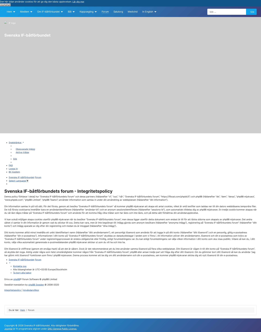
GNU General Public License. (62, 328)
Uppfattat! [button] (5, 5)
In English (147, 11)
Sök (252, 11)
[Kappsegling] (95, 11)
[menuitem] (24, 149)
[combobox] (226, 12)
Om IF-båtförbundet (48, 11)
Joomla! (8, 328)
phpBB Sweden (36, 284)
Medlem (24, 11)
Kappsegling (87, 11)
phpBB (16, 279)
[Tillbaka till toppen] (256, 327)
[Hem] (13, 11)
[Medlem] (30, 11)
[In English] (154, 11)
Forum (105, 11)
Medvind (133, 11)
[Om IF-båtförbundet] (61, 11)
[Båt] (73, 11)
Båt (70, 11)
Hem (9, 11)
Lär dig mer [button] (78, 1)
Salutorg (118, 11)
